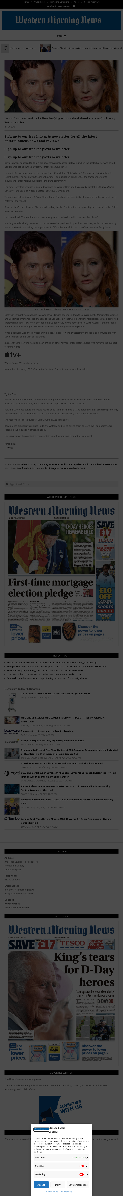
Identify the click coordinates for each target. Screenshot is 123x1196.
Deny (58, 1184)
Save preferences (78, 1184)
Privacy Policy (66, 1191)
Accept (41, 1184)
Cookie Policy (52, 1191)
